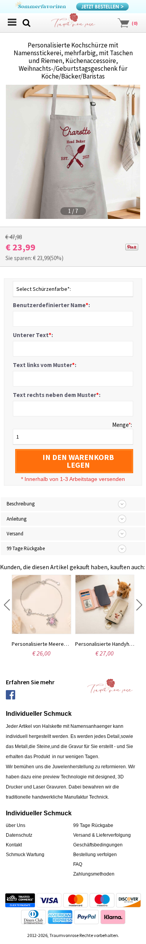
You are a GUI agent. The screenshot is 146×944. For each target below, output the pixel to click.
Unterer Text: (33, 335)
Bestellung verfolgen (95, 854)
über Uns (15, 825)
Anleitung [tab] (16, 519)
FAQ (77, 864)
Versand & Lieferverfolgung (102, 835)
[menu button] (11, 22)
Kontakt (14, 845)
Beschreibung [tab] (21, 503)
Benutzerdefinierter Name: (51, 305)
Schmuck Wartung (25, 854)
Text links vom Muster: (44, 365)
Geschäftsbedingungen (98, 845)
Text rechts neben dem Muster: (56, 395)
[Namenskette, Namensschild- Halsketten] (73, 22)
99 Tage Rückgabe (93, 825)
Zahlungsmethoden (93, 874)
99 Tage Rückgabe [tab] (26, 548)
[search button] (26, 22)
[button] (7, 605)
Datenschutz (19, 835)
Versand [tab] (15, 533)
